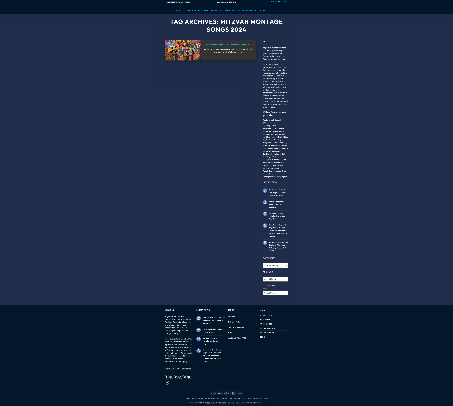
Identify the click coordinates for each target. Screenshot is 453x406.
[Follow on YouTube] (167, 383)
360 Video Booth (276, 131)
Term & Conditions (236, 327)
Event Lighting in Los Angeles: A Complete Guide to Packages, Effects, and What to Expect (278, 230)
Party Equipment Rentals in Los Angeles (276, 204)
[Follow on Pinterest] (185, 377)
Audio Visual (268, 120)
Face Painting (275, 140)
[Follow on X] (180, 377)
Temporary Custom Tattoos (275, 143)
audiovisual (274, 53)
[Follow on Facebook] (167, 377)
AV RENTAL (265, 320)
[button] (179, 10)
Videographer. (281, 177)
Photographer (269, 177)
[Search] (177, 7)
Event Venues (275, 171)
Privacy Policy (234, 322)
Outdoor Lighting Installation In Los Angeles (277, 216)
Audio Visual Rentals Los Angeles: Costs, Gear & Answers (278, 193)
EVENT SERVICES (268, 333)
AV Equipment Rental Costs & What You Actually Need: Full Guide (278, 246)
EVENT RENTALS (267, 328)
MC (276, 128)
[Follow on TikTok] (176, 377)
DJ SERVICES (266, 315)
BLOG (262, 337)
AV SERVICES (266, 324)
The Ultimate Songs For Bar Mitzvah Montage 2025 (228, 45)
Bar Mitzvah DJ (275, 160)
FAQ (230, 333)
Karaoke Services (270, 134)
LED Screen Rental (271, 148)
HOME (262, 311)
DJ (273, 128)
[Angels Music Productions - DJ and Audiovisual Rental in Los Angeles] (168, 9)
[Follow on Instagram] (171, 377)
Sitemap (231, 316)
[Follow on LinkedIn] (189, 377)
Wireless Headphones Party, (275, 145)
